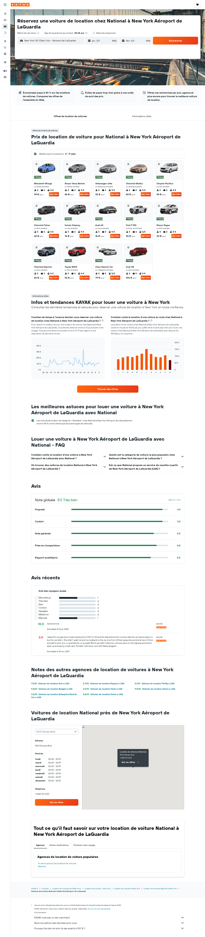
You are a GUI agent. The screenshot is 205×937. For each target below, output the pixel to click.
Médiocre (44, 614)
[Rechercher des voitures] (5, 26)
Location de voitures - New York (97, 888)
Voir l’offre (54, 194)
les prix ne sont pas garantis (99, 909)
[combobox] (28, 32)
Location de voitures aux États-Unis (66, 888)
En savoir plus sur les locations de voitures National (57, 865)
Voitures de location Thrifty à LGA (155, 683)
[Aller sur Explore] (5, 41)
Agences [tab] (40, 845)
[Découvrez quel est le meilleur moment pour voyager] (5, 54)
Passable (43, 611)
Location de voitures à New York (127, 888)
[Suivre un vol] (5, 48)
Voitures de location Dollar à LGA (103, 694)
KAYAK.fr (34, 888)
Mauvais (43, 617)
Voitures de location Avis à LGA (50, 683)
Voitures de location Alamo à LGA (155, 689)
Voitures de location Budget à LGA (51, 689)
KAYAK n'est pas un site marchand (51, 917)
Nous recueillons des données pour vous (55, 922)
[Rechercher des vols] (5, 14)
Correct (43, 607)
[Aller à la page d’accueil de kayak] (20, 4)
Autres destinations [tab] (59, 845)
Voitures (45, 888)
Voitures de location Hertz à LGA (102, 689)
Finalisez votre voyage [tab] (84, 845)
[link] (107, 389)
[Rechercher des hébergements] (5, 20)
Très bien (43, 601)
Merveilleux (45, 597)
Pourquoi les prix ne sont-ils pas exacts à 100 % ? (59, 928)
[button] (5, 4)
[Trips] (5, 62)
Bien (41, 604)
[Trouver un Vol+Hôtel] (5, 33)
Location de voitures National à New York (160, 888)
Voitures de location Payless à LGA (103, 683)
